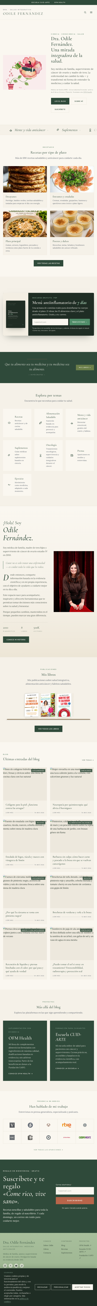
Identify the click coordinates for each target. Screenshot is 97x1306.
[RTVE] (67, 1125)
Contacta (47, 1253)
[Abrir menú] (91, 12)
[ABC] (12, 1137)
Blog (63, 1245)
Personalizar (61, 1287)
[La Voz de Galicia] (67, 1137)
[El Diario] (49, 1137)
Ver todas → (88, 760)
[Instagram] (5, 1266)
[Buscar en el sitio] (85, 12)
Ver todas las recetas (48, 263)
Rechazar (43, 1287)
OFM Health (59, 2)
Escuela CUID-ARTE (41, 2)
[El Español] (30, 1137)
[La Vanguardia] (12, 1125)
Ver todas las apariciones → (48, 1150)
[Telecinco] (30, 1125)
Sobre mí (79, 101)
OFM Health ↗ (85, 1245)
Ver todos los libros (48, 729)
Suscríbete (60, 109)
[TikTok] (22, 1266)
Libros (46, 1249)
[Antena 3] (49, 1125)
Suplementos (66, 1253)
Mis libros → (85, 367)
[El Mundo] (85, 1125)
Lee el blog (60, 101)
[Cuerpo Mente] (85, 1137)
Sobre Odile (48, 1245)
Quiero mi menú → (79, 322)
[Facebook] (11, 1266)
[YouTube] (16, 1266)
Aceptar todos (82, 1287)
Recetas (64, 1249)
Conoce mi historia (16, 640)
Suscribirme (75, 1200)
